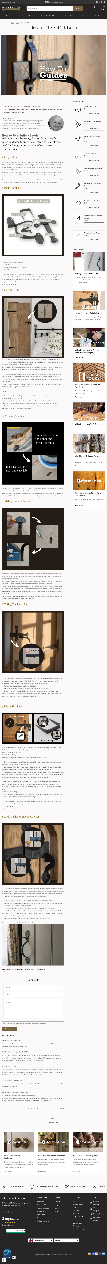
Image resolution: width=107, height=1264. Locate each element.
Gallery (57, 1208)
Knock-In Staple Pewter (91, 201)
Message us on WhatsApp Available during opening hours (80, 1227)
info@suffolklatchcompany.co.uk (80, 1218)
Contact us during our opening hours (55, 2)
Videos (57, 1211)
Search (78, 8)
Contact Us (40, 1202)
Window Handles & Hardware (50, 16)
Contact (57, 1202)
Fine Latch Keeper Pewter (92, 233)
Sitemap (39, 1218)
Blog (56, 1205)
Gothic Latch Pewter (90, 154)
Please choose (94, 113)
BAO (69, 1254)
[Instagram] (99, 2)
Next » (62, 1108)
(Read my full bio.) (33, 128)
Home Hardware (70, 16)
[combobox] (40, 1240)
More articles (53, 1122)
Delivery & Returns (42, 1205)
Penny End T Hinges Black (92, 121)
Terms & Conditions (43, 1208)
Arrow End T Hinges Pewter (93, 169)
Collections (85, 16)
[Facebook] (97, 2)
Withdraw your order (43, 1221)
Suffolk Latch (23, 165)
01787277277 (12, 2)
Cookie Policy (41, 1215)
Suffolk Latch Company (44, 1254)
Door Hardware (11, 16)
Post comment (9, 1029)
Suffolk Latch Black (90, 107)
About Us (98, 16)
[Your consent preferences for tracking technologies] (4, 1260)
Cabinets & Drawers (28, 16)
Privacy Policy (41, 1211)
